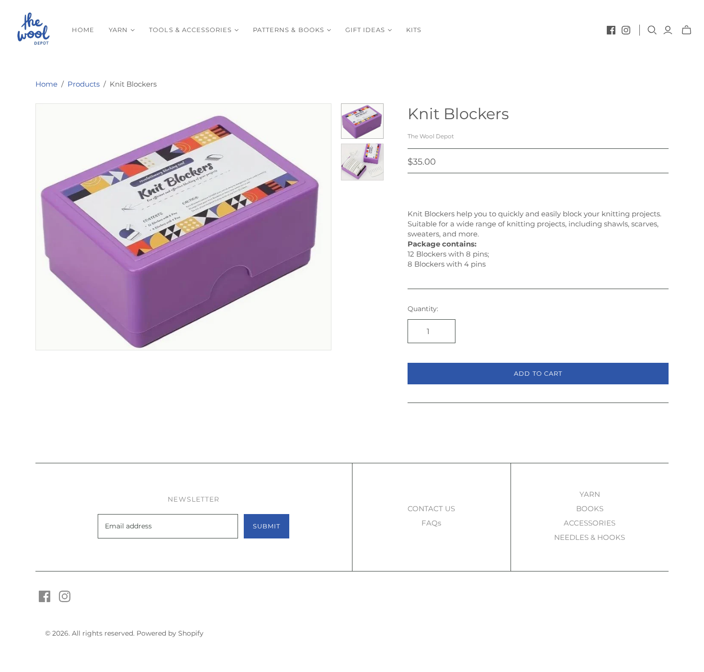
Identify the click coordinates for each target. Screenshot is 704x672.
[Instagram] (626, 30)
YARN (589, 494)
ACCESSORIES (589, 522)
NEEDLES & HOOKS (589, 537)
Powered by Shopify (170, 633)
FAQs (431, 522)
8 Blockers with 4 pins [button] (447, 264)
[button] (538, 229)
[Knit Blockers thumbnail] (362, 121)
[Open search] (652, 30)
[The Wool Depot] (34, 30)
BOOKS (589, 508)
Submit (266, 526)
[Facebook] (611, 30)
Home (83, 30)
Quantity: (423, 308)
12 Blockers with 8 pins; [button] (448, 253)
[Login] (668, 30)
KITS (413, 30)
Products (84, 84)
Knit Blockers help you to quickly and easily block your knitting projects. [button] (534, 213)
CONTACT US (431, 508)
